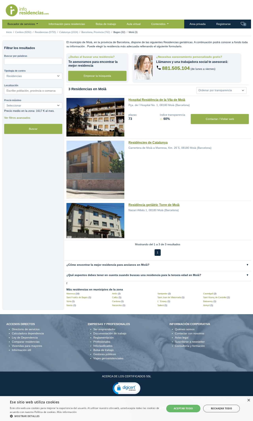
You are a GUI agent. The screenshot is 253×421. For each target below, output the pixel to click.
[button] (126, 388)
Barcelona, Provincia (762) (95, 32)
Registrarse (223, 24)
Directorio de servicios (26, 329)
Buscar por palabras (15, 56)
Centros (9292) (23, 32)
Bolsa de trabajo (106, 24)
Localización (11, 85)
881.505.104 (176, 68)
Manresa (70, 293)
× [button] (248, 400)
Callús (115, 297)
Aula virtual (134, 24)
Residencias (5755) (45, 32)
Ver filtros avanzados (17, 117)
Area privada (198, 24)
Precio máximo (12, 100)
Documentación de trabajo (109, 333)
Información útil (21, 350)
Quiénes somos (184, 329)
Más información (66, 412)
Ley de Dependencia (25, 337)
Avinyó (206, 305)
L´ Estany (162, 301)
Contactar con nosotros (189, 333)
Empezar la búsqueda (97, 75)
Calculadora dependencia (28, 333)
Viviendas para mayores (27, 345)
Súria (68, 301)
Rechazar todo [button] (221, 408)
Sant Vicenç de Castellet (215, 297)
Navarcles (117, 305)
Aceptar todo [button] (183, 408)
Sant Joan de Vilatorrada (169, 297)
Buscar (33, 128)
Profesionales (101, 341)
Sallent (161, 305)
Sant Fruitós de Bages (77, 297)
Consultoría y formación (190, 345)
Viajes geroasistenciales (108, 358)
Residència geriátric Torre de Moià (153, 205)
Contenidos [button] (158, 24)
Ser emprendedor (104, 329)
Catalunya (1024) (68, 32)
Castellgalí (208, 293)
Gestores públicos (104, 354)
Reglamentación (103, 337)
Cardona (116, 301)
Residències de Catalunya (148, 142)
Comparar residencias (26, 341)
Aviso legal (181, 337)
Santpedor (162, 293)
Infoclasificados (102, 345)
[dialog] (126, 408)
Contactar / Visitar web (220, 118)
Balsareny (208, 301)
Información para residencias (67, 24)
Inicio (9, 32)
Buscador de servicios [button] (22, 24)
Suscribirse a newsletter (190, 341)
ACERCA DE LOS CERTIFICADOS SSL (126, 376)
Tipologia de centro (14, 70)
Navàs (69, 305)
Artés (114, 293)
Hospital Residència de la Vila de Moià (156, 99)
